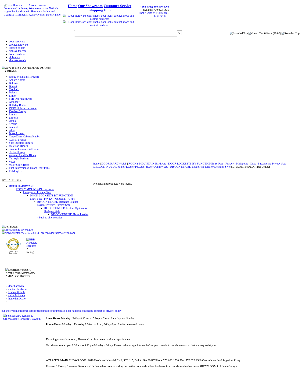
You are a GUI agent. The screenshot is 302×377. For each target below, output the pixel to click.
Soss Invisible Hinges (21, 142)
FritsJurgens (15, 171)
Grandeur (14, 101)
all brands (14, 57)
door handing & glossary (79, 310)
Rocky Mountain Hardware (24, 76)
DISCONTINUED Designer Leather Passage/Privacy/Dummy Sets (57, 203)
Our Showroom (90, 6)
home (96, 163)
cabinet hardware (18, 44)
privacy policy (113, 310)
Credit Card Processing (13, 252)
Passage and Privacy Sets (37, 192)
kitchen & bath (17, 47)
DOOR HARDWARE (21, 186)
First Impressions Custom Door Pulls (29, 167)
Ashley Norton (17, 79)
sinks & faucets (17, 50)
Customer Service (117, 6)
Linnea (13, 114)
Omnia (12, 120)
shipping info (44, 310)
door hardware (17, 41)
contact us (99, 310)
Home (72, 6)
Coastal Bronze (17, 139)
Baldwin (13, 83)
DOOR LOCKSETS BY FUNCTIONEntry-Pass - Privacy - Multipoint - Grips (52, 197)
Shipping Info (100, 10)
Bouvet (13, 86)
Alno (12, 130)
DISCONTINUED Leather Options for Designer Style (200, 166)
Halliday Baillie (17, 105)
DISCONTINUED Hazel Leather (69, 214)
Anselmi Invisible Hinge (22, 155)
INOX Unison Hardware (23, 108)
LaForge (13, 117)
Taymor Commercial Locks (24, 149)
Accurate (14, 127)
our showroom (9, 310)
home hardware (17, 54)
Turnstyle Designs (19, 158)
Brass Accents (16, 133)
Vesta (12, 161)
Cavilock (14, 89)
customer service (27, 310)
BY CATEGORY (12, 180)
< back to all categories (49, 217)
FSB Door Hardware (20, 98)
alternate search (17, 60)
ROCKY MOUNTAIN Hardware (35, 189)
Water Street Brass (19, 164)
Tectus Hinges (17, 152)
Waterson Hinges (18, 145)
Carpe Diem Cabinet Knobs (24, 136)
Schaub (13, 123)
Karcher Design (17, 111)
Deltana (13, 92)
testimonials (58, 310)
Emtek (12, 95)
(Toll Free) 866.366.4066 (155, 6)
